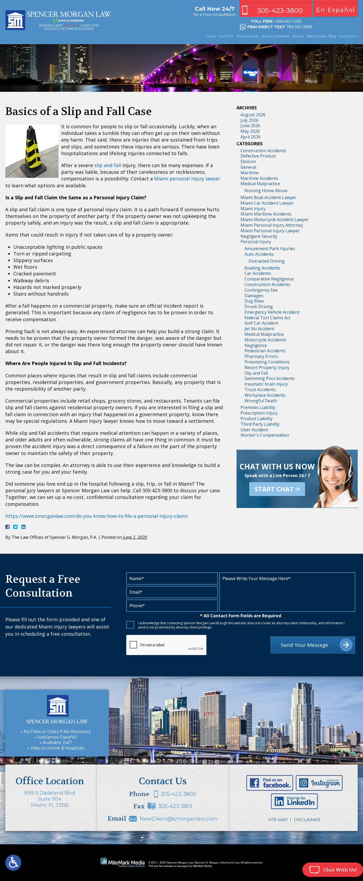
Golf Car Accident (261, 323)
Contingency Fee (260, 290)
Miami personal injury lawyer (187, 178)
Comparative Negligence (269, 279)
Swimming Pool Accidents (269, 378)
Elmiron (248, 161)
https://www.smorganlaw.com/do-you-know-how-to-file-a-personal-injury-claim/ (96, 516)
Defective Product (258, 156)
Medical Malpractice (260, 184)
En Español (335, 10)
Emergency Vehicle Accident (271, 312)
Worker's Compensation (264, 435)
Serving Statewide (275, 36)
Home (211, 36)
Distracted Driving (266, 261)
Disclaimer (307, 819)
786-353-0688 (299, 26)
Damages (253, 296)
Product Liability (256, 418)
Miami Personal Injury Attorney (271, 225)
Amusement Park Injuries (269, 248)
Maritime (249, 173)
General (248, 167)
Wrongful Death (260, 401)
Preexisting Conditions (267, 362)
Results (298, 36)
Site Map (278, 819)
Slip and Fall (256, 373)
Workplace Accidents (264, 395)
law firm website (163, 866)
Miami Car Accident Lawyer (267, 203)
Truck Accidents (260, 389)
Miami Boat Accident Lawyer (268, 197)
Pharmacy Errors (261, 356)
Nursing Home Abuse (266, 190)
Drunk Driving (258, 306)
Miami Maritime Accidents (266, 214)
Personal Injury (255, 242)
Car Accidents (257, 273)
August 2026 (252, 115)
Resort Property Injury (266, 367)
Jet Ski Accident (259, 329)
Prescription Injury (259, 413)
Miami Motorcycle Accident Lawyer (274, 219)
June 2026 (250, 126)
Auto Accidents (259, 254)
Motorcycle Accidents (265, 340)
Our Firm (226, 36)
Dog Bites (254, 301)
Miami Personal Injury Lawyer (270, 231)
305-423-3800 (280, 10)
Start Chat (274, 489)
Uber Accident (254, 430)
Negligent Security (258, 236)
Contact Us (347, 36)
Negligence (255, 345)
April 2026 (250, 137)
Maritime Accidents (259, 178)
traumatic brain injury (266, 384)
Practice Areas (248, 36)
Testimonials (316, 36)
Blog (332, 36)
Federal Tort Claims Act (267, 318)
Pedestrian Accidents (265, 351)
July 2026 (249, 120)
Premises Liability (257, 407)
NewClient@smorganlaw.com (179, 819)
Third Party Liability (260, 424)
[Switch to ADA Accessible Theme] (13, 863)
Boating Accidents (262, 268)
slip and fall (107, 165)
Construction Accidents (263, 151)
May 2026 (250, 131)
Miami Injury (252, 209)
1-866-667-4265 (287, 21)
